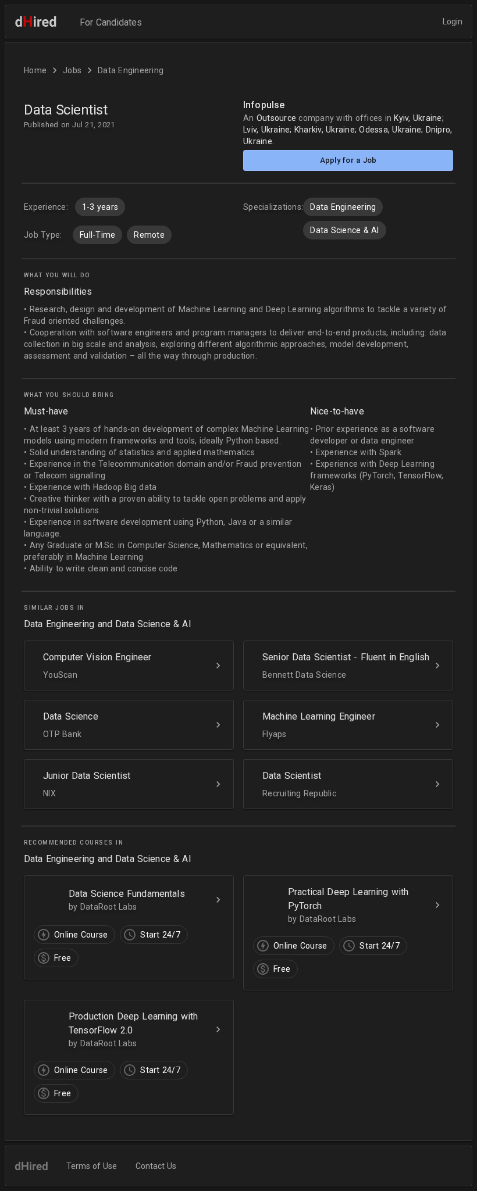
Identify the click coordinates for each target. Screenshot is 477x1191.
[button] (238, 614)
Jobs (72, 70)
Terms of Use (91, 1166)
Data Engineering (130, 70)
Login (452, 21)
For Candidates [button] (111, 22)
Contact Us (156, 1166)
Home (35, 70)
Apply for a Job (348, 160)
